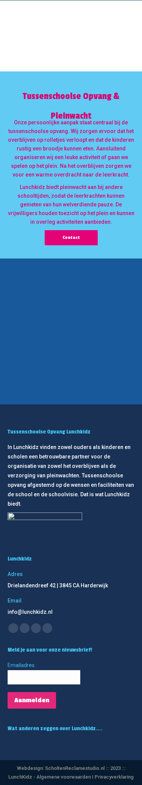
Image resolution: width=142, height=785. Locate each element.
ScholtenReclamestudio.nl (75, 768)
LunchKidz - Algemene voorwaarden (50, 777)
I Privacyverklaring (113, 777)
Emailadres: (22, 665)
